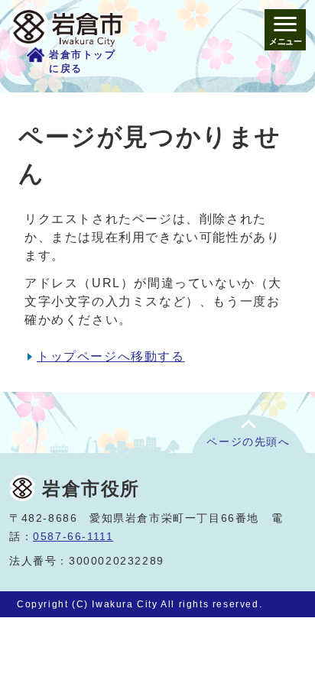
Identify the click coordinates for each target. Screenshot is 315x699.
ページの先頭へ (248, 442)
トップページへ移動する (111, 356)
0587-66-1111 (73, 536)
